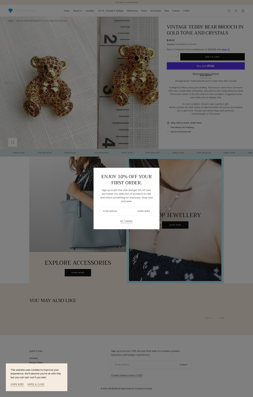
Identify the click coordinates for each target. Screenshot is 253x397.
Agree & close (36, 384)
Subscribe (143, 211)
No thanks (126, 221)
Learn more (17, 384)
